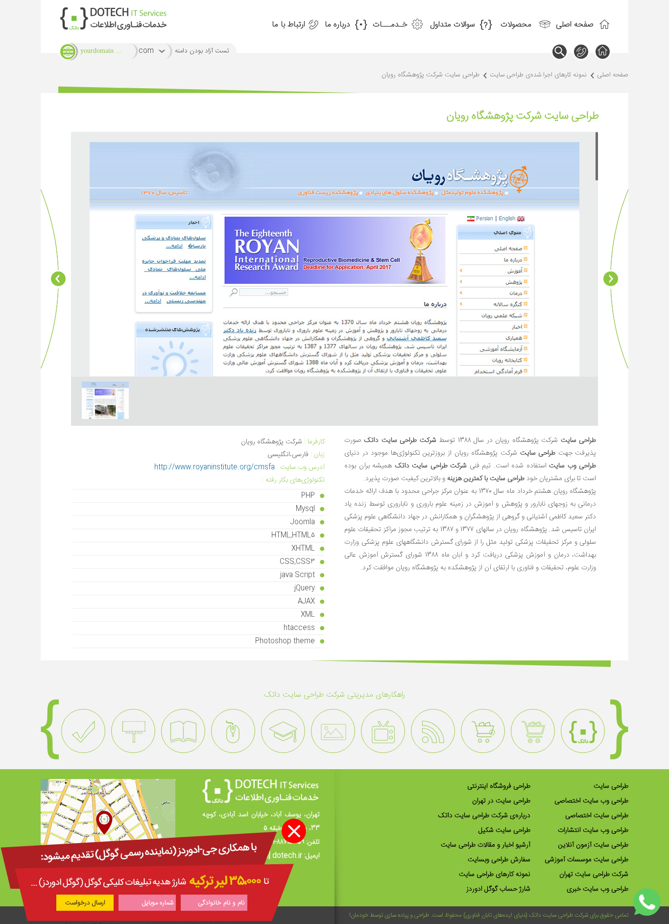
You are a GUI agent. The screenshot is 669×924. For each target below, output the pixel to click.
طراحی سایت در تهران (501, 801)
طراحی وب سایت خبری (597, 889)
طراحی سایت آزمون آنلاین (593, 845)
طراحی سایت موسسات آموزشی (586, 860)
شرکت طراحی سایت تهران (593, 874)
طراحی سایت (611, 786)
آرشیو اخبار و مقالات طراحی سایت (485, 845)
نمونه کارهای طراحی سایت (494, 874)
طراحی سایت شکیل (504, 830)
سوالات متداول (452, 24)
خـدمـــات (390, 24)
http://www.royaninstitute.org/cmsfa (214, 467)
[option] (582, 731)
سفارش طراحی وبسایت (499, 860)
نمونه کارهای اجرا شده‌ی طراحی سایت (538, 75)
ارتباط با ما (288, 24)
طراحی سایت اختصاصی (596, 816)
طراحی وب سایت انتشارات (593, 830)
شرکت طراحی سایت (565, 915)
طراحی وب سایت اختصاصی (591, 801)
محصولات (516, 24)
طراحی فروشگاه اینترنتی (498, 786)
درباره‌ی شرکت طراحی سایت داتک (484, 816)
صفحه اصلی (575, 24)
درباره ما (337, 24)
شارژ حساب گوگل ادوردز (498, 889)
